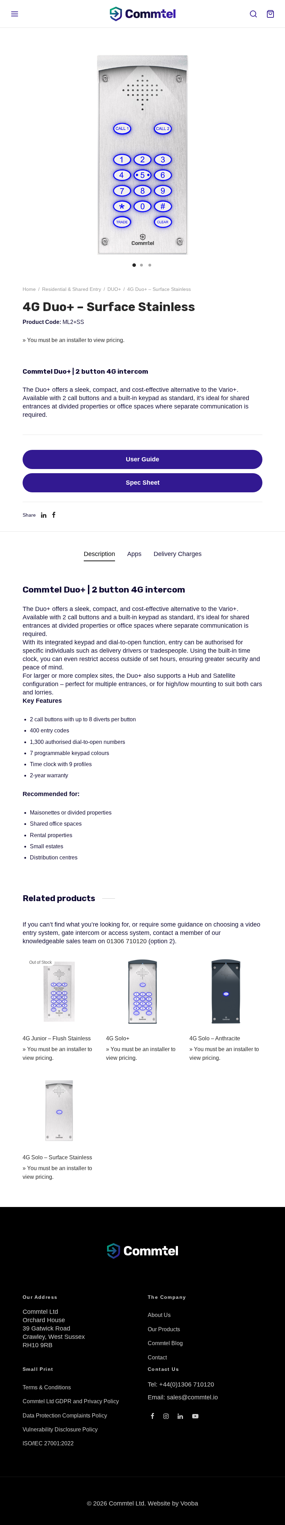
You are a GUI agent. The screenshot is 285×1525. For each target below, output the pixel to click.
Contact (157, 1357)
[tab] (99, 554)
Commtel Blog (165, 1343)
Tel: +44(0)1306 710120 (181, 1384)
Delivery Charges (178, 553)
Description (99, 553)
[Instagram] (166, 1417)
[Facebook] (53, 515)
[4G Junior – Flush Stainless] (59, 991)
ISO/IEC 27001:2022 (48, 1443)
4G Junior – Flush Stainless (57, 1038)
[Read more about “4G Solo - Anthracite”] (252, 965)
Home (29, 289)
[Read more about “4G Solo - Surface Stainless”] (86, 1084)
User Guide (142, 459)
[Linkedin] (43, 515)
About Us (159, 1315)
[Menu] (14, 14)
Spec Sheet (143, 482)
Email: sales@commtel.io (183, 1397)
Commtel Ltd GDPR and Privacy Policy (71, 1401)
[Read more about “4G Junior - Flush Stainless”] (86, 965)
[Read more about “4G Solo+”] (169, 965)
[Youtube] (195, 1417)
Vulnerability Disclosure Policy (60, 1429)
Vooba (189, 1503)
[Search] (253, 14)
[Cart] (270, 14)
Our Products (164, 1329)
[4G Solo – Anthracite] (225, 991)
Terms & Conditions (47, 1387)
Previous (29, 155)
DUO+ (114, 289)
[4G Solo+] (142, 991)
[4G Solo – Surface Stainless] (59, 1110)
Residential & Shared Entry (71, 289)
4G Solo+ (117, 1038)
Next (255, 155)
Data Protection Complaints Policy (65, 1416)
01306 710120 (127, 941)
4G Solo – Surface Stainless (57, 1157)
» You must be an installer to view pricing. (73, 340)
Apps (134, 553)
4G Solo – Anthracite (214, 1038)
